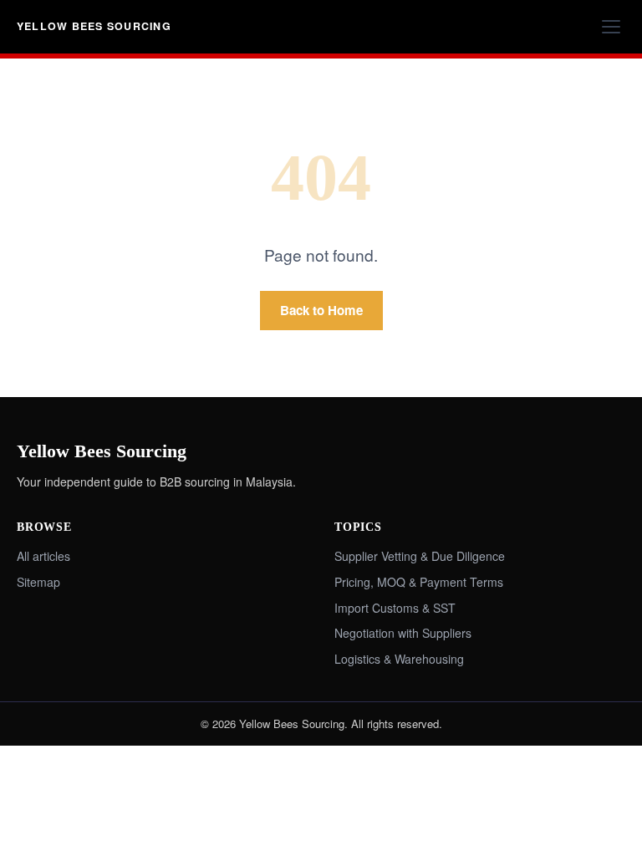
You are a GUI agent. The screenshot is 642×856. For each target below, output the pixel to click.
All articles (43, 556)
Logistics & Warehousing (399, 658)
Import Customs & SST (395, 607)
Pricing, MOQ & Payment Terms (418, 581)
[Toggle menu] (611, 26)
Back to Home (321, 310)
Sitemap (38, 581)
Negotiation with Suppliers (402, 632)
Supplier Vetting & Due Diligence (419, 556)
